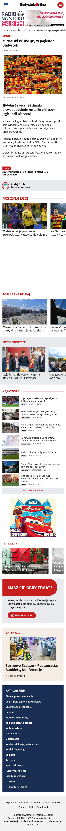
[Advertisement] (33, 264)
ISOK (31, 807)
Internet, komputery (17, 717)
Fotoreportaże (14, 342)
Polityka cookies (44, 815)
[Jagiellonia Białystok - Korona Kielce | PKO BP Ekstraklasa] (23, 359)
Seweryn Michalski (11, 172)
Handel (10, 712)
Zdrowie (10, 781)
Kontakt (56, 802)
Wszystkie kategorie (16, 786)
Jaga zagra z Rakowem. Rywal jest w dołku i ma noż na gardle (39, 400)
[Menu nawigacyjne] (60, 5)
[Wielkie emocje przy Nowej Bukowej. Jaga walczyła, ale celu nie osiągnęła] (24, 216)
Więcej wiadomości (31, 491)
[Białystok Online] (33, 4)
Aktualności (25, 418)
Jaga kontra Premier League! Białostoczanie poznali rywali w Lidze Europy (40, 478)
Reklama (11, 754)
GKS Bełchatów (9, 175)
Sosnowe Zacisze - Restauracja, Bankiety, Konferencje (32, 668)
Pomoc (22, 807)
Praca (46, 802)
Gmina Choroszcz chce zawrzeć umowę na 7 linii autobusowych (41, 465)
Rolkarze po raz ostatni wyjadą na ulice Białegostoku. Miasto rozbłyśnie (41, 426)
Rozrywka (11, 760)
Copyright (13, 818)
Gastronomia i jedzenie (19, 706)
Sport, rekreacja (15, 765)
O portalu (11, 802)
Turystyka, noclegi (16, 770)
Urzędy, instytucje (15, 776)
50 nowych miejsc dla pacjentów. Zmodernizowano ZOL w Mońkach (38, 439)
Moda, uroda (13, 733)
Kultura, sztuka (14, 728)
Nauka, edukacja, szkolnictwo (22, 744)
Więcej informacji (15, 675)
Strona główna (8, 30)
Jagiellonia (28, 172)
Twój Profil (42, 807)
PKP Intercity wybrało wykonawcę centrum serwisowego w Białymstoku (40, 413)
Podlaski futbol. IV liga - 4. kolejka (38, 452)
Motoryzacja (12, 738)
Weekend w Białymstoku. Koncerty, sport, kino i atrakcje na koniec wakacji (24, 329)
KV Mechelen (41, 172)
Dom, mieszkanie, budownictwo (23, 701)
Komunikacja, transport (19, 722)
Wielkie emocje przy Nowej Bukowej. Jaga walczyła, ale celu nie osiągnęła (24, 233)
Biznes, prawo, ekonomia (19, 696)
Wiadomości (22, 30)
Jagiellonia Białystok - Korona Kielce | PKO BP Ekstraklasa (21, 376)
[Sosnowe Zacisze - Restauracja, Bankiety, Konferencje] (33, 648)
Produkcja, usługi (15, 749)
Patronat (35, 802)
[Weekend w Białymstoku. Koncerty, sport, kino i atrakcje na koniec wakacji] (24, 312)
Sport (31, 30)
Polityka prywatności (23, 815)
